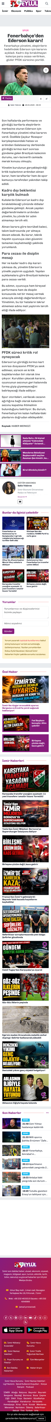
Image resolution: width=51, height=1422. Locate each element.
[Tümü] (47, 1112)
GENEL (26, 1120)
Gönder (8, 631)
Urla (36, 1410)
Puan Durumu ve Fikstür (13, 1361)
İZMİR (7, 1392)
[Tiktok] (35, 1317)
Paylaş (8, 98)
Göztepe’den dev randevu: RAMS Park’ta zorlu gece (38, 533)
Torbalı (29, 1410)
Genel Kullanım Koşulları (27, 1384)
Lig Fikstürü (8, 1384)
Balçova (23, 1392)
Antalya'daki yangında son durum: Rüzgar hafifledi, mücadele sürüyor (33, 1179)
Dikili (13, 1398)
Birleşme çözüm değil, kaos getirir (37, 585)
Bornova (27, 1395)
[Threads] (40, 1317)
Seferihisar (40, 1407)
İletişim (20, 1387)
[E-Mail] (20, 501)
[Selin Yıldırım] (8, 487)
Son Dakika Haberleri (11, 1369)
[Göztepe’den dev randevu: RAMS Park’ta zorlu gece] (38, 523)
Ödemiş (29, 1407)
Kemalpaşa (9, 1404)
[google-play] (37, 1330)
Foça (19, 1398)
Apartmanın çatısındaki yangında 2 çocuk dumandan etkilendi (34, 1166)
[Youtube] (30, 1317)
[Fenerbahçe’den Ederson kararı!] (25, 80)
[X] (11, 1317)
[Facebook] (6, 1317)
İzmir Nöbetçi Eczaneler (12, 1344)
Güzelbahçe (38, 1398)
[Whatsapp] (45, 1317)
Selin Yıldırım (15, 105)
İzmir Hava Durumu (34, 1344)
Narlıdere (20, 1407)
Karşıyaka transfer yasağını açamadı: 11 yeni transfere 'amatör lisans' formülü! (12, 587)
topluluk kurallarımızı (30, 640)
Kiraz (18, 1404)
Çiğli (7, 1398)
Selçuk (16, 1410)
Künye (44, 1384)
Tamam (41, 1419)
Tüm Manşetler (37, 1359)
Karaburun (25, 1401)
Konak (32, 1404)
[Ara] (46, 4)
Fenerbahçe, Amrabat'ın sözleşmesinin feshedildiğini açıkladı (34, 1152)
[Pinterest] (15, 1317)
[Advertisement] (25, 1227)
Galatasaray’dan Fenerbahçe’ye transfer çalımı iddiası (38, 562)
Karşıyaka (37, 1401)
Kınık (25, 1404)
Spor (38, 11)
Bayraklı (42, 1392)
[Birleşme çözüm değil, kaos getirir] (38, 575)
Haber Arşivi (36, 1368)
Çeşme (42, 1395)
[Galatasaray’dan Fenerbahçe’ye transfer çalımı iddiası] (38, 551)
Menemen (9, 1407)
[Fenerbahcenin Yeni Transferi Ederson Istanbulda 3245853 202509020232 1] (25, 331)
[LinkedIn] (25, 1317)
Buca (35, 1395)
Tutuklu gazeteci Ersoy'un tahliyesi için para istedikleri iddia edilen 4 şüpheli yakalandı (34, 1193)
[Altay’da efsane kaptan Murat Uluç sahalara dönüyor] (13, 551)
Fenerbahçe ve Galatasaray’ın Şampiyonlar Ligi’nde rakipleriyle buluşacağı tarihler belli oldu (13, 536)
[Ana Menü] (3, 3)
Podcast (30, 1387)
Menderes (41, 1404)
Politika (28, 11)
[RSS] (25, 1322)
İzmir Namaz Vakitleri (12, 1352)
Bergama (8, 1395)
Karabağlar (13, 1401)
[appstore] (13, 1330)
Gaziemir (28, 1398)
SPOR (25, 30)
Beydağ (18, 1395)
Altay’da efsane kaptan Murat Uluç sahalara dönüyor (13, 562)
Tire (22, 1410)
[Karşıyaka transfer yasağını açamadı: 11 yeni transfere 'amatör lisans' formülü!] (13, 575)
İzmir (5, 11)
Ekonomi (16, 11)
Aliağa (14, 1392)
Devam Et (21, 497)
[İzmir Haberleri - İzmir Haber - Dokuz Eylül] (24, 3)
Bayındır (32, 1392)
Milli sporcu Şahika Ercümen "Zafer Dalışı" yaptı (34, 1139)
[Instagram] (20, 1317)
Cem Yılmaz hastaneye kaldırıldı (32, 1125)
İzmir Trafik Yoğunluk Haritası (35, 1352)
